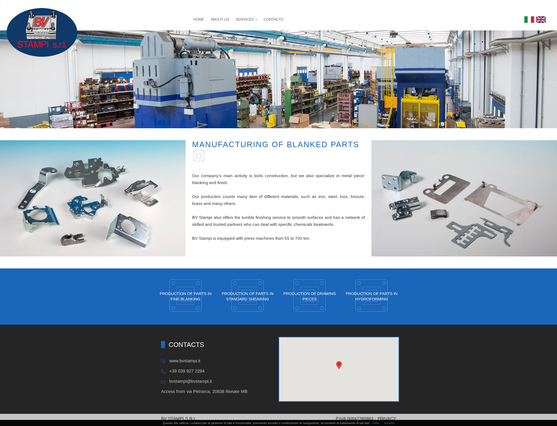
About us (220, 19)
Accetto (389, 423)
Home (198, 19)
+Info (375, 423)
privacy (386, 418)
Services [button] (245, 19)
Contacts (273, 19)
